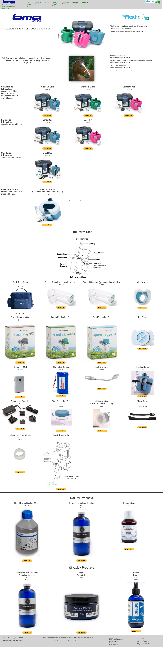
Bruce (144, 645)
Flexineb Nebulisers (38, 3)
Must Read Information (75, 3)
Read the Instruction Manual (76, 201)
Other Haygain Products (54, 4)
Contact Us (85, 2)
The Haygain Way (28, 4)
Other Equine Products (65, 3)
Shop (46, 2)
